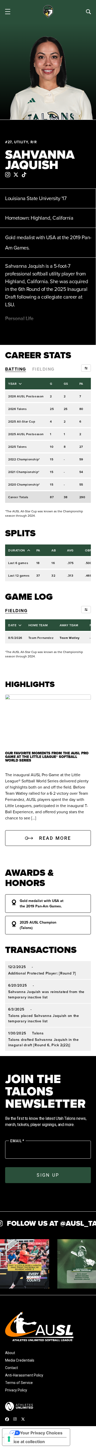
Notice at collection (25, 1441)
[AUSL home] (48, 1326)
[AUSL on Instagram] (15, 1419)
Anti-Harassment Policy (24, 1375)
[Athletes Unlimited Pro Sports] (19, 1406)
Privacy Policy (16, 1390)
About (10, 1353)
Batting (15, 369)
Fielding (43, 369)
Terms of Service (19, 1383)
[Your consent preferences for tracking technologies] (9, 1439)
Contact (11, 1368)
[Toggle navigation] (7, 11)
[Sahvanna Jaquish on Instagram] (7, 174)
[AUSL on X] (23, 1419)
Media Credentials (19, 1360)
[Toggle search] (88, 11)
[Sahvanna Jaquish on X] (15, 174)
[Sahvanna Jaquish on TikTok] (24, 174)
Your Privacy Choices (41, 1432)
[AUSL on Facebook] (7, 1419)
